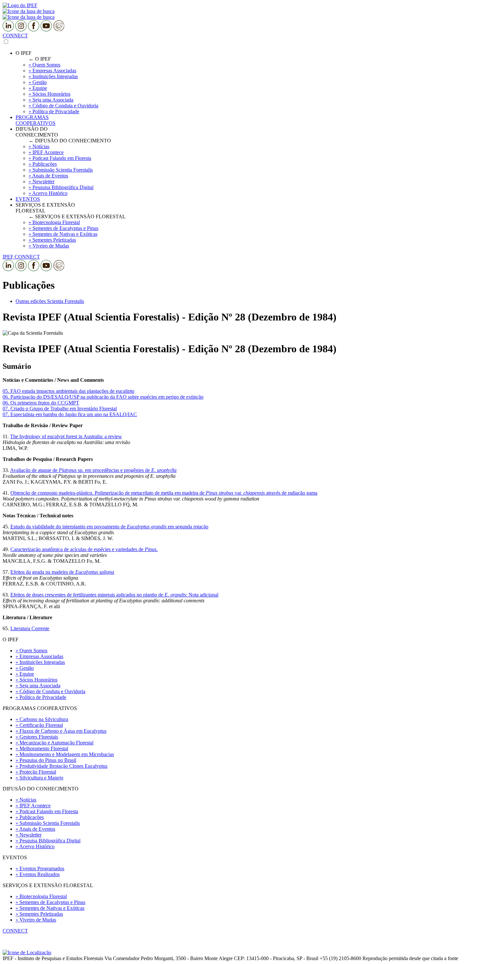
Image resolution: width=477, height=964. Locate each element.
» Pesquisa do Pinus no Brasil (46, 760)
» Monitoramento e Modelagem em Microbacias (65, 754)
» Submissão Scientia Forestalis (48, 823)
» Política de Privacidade (41, 697)
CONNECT (15, 35)
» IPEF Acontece (33, 805)
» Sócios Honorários (36, 679)
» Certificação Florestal (39, 725)
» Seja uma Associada (38, 685)
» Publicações (30, 817)
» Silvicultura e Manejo (39, 777)
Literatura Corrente (29, 628)
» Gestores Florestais (37, 737)
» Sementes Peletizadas (39, 914)
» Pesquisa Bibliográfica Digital (48, 840)
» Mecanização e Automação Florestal (54, 742)
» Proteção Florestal (36, 772)
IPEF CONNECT (21, 256)
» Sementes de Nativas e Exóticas (50, 908)
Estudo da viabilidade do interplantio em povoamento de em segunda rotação (109, 526)
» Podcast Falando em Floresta (47, 811)
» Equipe (25, 674)
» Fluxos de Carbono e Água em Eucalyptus (61, 731)
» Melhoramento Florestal (42, 748)
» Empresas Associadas (39, 656)
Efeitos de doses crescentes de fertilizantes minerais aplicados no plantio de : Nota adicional (114, 594)
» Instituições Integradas (40, 662)
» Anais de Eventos (35, 829)
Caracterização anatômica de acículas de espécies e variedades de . (84, 549)
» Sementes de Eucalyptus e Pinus (50, 902)
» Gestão (25, 668)
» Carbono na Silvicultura (42, 719)
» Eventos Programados (40, 868)
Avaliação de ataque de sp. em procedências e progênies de (93, 470)
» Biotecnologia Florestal (41, 896)
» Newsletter (29, 834)
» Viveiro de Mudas (36, 919)
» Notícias (26, 799)
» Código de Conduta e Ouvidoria (50, 691)
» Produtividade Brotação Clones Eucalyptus (61, 766)
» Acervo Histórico (35, 846)
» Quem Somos (31, 650)
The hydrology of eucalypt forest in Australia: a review (66, 436)
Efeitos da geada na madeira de (62, 572)
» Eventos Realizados (38, 874)
